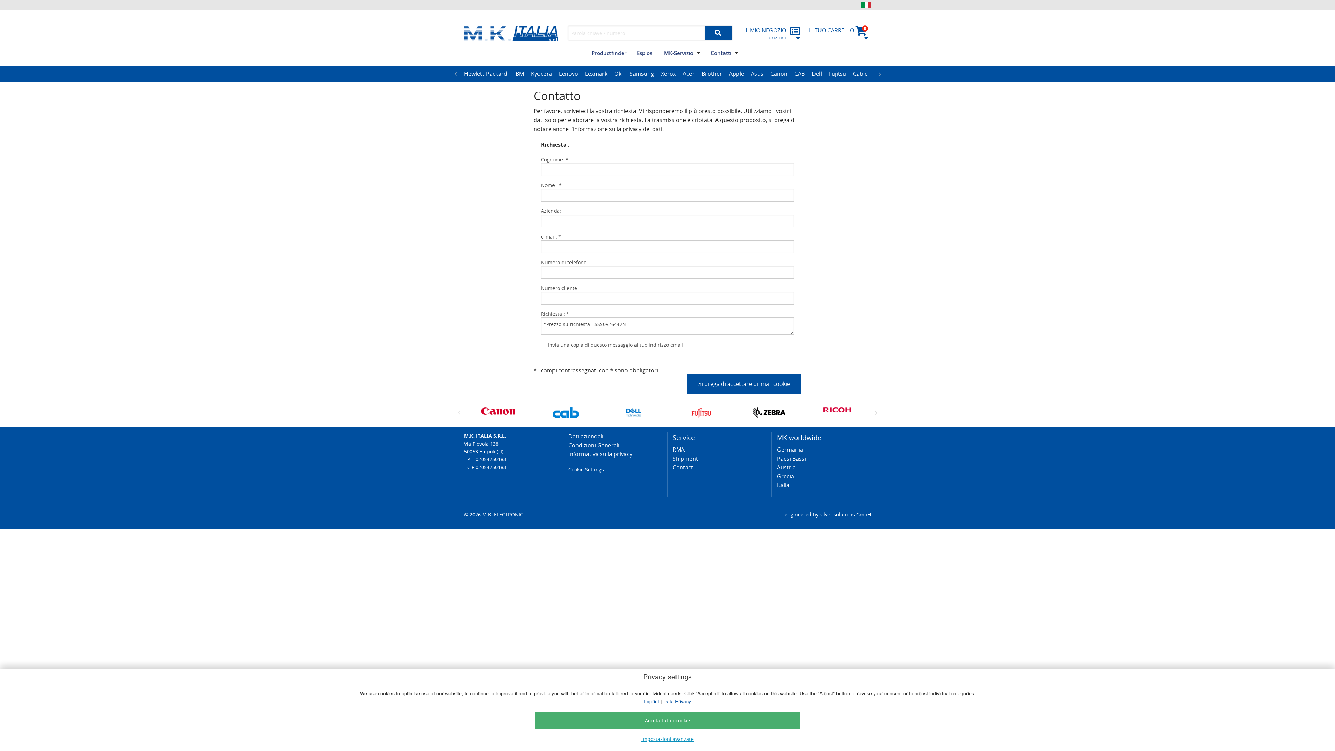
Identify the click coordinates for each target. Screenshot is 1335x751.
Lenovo (568, 74)
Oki (618, 74)
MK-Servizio (678, 52)
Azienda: (551, 211)
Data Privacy (677, 701)
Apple (736, 74)
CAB (799, 74)
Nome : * (551, 185)
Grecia (785, 476)
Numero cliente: (559, 288)
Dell (817, 74)
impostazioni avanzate (667, 739)
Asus (757, 74)
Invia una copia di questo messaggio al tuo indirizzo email (615, 344)
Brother (712, 74)
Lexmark (596, 74)
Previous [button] (455, 74)
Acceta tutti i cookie (667, 720)
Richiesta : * (555, 313)
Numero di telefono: (564, 262)
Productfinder (609, 52)
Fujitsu (837, 74)
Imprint (651, 701)
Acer (689, 74)
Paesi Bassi (791, 458)
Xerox (668, 74)
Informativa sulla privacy (600, 454)
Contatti (721, 52)
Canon (778, 74)
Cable (860, 74)
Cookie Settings (586, 469)
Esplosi (645, 52)
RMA (679, 449)
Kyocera (541, 74)
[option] (486, 74)
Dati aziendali (586, 436)
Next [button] (879, 74)
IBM (519, 74)
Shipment (685, 458)
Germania (790, 449)
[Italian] (866, 4)
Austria (786, 467)
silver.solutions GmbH (845, 514)
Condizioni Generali (594, 445)
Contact (683, 467)
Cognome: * (554, 159)
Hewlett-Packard (485, 74)
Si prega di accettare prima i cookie (744, 384)
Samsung (642, 74)
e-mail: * (551, 236)
